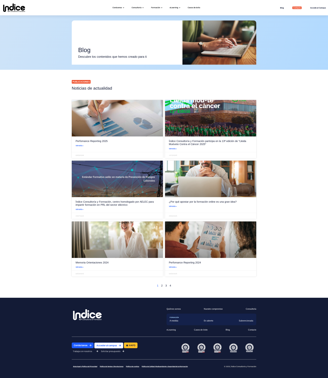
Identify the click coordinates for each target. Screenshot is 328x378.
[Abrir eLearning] (180, 7)
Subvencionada (246, 321)
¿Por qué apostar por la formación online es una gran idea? (203, 201)
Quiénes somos (174, 309)
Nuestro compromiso (213, 309)
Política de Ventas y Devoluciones (111, 366)
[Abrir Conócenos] (123, 7)
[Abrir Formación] (162, 7)
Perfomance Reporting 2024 (185, 262)
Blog (228, 330)
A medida (174, 321)
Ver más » (79, 146)
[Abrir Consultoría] (143, 7)
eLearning (171, 330)
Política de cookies (132, 366)
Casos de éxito (201, 330)
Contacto (252, 330)
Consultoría (251, 309)
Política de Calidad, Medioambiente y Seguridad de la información (165, 366)
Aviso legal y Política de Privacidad (85, 366)
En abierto (208, 321)
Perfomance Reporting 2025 (92, 141)
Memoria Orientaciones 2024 (92, 262)
